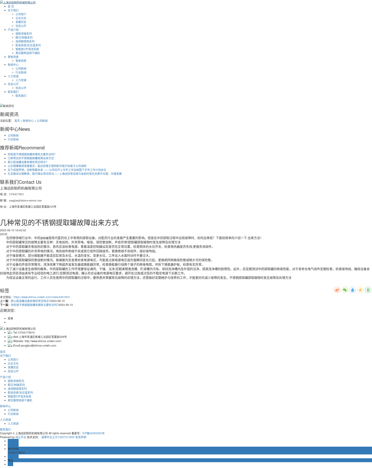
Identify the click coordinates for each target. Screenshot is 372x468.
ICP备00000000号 (93, 433)
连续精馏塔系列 (25, 41)
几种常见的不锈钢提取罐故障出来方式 (31, 158)
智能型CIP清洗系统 (27, 49)
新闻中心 (13, 64)
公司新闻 (21, 68)
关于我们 (13, 10)
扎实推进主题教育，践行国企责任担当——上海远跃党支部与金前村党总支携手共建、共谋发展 (65, 173)
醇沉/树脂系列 (24, 37)
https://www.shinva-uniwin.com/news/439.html (42, 297)
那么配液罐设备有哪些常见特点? (27, 162)
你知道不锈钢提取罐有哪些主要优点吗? (31, 154)
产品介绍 (13, 29)
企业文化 (21, 18)
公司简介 (21, 14)
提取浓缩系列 (24, 33)
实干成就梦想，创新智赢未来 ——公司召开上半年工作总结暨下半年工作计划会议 (57, 170)
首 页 (11, 6)
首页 (17, 120)
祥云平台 (20, 437)
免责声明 (80, 437)
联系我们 (13, 92)
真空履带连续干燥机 (28, 53)
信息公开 (21, 26)
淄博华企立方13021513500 (58, 437)
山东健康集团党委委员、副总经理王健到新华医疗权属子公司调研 (47, 166)
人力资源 (13, 76)
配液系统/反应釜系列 (28, 45)
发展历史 (21, 22)
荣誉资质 (13, 57)
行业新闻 (21, 72)
